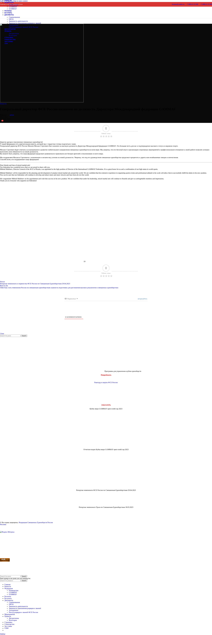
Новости (3, 104)
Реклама (3, 524)
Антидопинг (13, 25)
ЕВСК (11, 19)
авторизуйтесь (142, 299)
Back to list (4, 286)
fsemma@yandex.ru (178, 4)
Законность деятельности (18, 21)
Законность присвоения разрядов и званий (25, 23)
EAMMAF (13, 594)
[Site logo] (4, 15)
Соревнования (14, 17)
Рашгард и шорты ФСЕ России (106, 382)
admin (12, 115)
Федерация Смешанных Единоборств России (36, 522)
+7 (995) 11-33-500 (192, 4)
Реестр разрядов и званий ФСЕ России (23, 27)
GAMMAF (13, 7)
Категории (13, 35)
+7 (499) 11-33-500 (206, 4)
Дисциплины (14, 33)
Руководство (13, 5)
